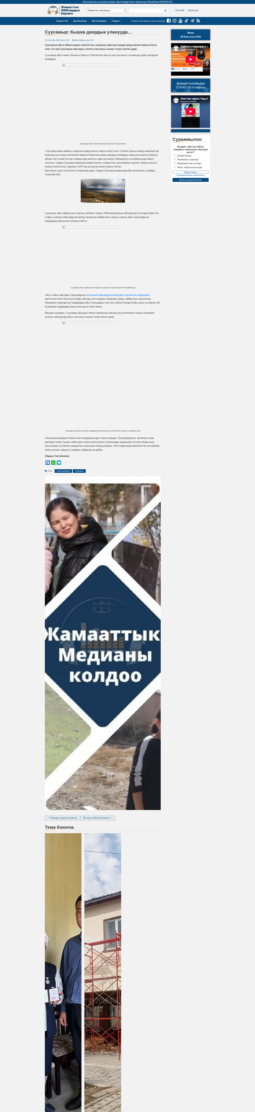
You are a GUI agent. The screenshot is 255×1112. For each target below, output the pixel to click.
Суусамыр (79, 471)
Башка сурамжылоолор (190, 180)
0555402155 (166, 2)
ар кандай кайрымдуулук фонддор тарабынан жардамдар (118, 295)
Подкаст (115, 21)
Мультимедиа (99, 21)
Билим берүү (184, 155)
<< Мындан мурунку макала (62, 818)
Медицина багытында (189, 163)
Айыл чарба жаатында (189, 167)
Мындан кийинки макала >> (98, 818)
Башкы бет (62, 21)
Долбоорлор (80, 21)
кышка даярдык (63, 471)
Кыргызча (193, 10)
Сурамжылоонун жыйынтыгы (191, 175)
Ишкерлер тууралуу (188, 159)
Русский (179, 10)
